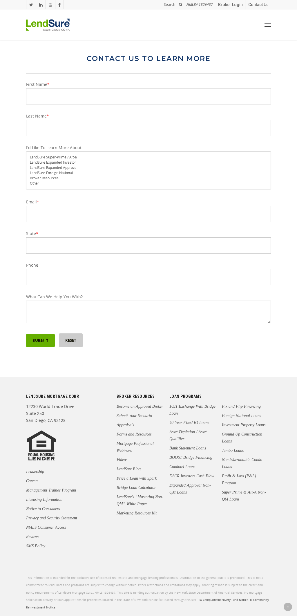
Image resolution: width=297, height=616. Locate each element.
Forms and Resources (134, 434)
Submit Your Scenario (134, 415)
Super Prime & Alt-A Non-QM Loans (244, 495)
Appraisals (125, 425)
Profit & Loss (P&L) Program (239, 479)
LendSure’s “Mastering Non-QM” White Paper (140, 500)
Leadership (35, 471)
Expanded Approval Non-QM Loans (190, 488)
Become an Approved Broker (140, 406)
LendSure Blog (129, 469)
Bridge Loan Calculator (136, 487)
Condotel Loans (182, 467)
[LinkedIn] (41, 4)
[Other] (148, 183)
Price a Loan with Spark (137, 478)
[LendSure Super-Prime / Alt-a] (148, 157)
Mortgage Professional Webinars (135, 447)
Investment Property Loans (243, 425)
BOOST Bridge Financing (190, 457)
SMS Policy (35, 546)
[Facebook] (59, 4)
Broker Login (230, 4)
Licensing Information (44, 499)
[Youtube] (50, 4)
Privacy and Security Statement (51, 518)
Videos (122, 460)
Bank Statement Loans (187, 448)
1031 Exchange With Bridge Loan (192, 410)
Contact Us (258, 4)
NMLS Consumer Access (46, 527)
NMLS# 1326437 (199, 5)
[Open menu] (268, 25)
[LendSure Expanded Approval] (148, 167)
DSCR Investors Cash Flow (191, 476)
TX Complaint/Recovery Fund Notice (223, 600)
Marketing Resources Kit (137, 513)
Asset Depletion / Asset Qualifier (188, 435)
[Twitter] (31, 4)
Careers (32, 481)
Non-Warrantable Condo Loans (242, 463)
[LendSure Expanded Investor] (148, 162)
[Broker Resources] (148, 178)
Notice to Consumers (43, 509)
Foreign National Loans (241, 415)
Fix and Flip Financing (241, 406)
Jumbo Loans (233, 450)
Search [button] (169, 4)
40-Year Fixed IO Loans (189, 422)
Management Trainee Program (51, 490)
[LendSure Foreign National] (148, 173)
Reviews (32, 536)
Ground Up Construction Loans (242, 437)
